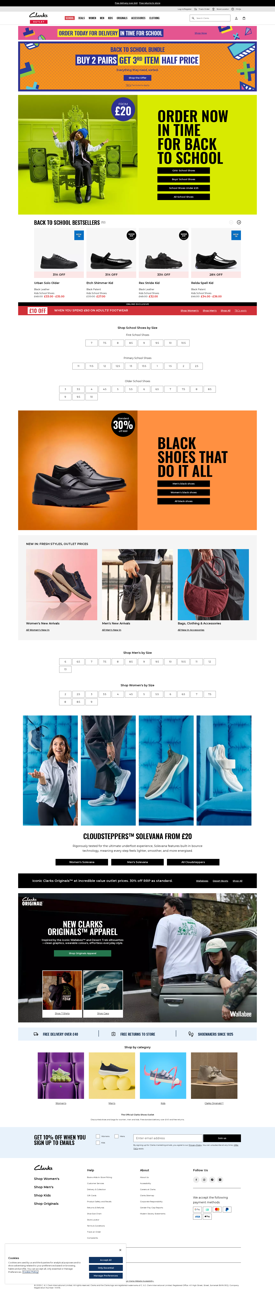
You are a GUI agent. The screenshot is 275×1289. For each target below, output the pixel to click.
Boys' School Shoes (183, 179)
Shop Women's (190, 310)
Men (102, 18)
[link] (59, 265)
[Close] (120, 1250)
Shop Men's (210, 310)
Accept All (106, 1260)
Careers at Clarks (147, 1189)
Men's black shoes (184, 483)
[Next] (239, 222)
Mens (122, 1136)
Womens (105, 1136)
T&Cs (128, 85)
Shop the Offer (137, 77)
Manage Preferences (106, 1275)
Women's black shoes (184, 492)
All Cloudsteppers (193, 862)
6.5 (157, 389)
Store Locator (93, 1219)
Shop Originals (46, 1204)
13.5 (144, 366)
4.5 (104, 389)
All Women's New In (37, 630)
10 (170, 342)
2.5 (196, 366)
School (70, 18)
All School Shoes (184, 196)
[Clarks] (38, 18)
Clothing (154, 18)
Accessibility (145, 1183)
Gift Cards (91, 1195)
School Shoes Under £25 (183, 188)
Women (92, 18)
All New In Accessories (191, 630)
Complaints (92, 1238)
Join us (222, 1138)
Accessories (138, 18)
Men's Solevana (137, 862)
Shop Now (201, 33)
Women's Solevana (81, 862)
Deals (81, 18)
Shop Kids (42, 1195)
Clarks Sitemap (147, 1195)
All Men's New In (111, 630)
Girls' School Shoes (183, 170)
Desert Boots (220, 880)
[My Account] (236, 18)
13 (131, 366)
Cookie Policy (30, 1272)
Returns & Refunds (95, 1207)
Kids (110, 18)
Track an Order (94, 1232)
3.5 (78, 389)
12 (104, 366)
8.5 (131, 342)
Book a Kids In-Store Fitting (99, 1177)
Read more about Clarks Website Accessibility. (133, 1281)
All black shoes (184, 501)
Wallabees (202, 880)
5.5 (131, 389)
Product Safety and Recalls (99, 1201)
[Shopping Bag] (244, 18)
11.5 (91, 366)
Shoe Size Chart (94, 1213)
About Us (144, 1177)
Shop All (225, 310)
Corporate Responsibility (151, 1201)
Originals (122, 18)
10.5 (183, 342)
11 (78, 366)
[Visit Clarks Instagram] (204, 1180)
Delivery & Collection (96, 1189)
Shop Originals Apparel (82, 953)
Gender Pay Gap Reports (151, 1207)
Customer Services (95, 1183)
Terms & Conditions (96, 1226)
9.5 (157, 342)
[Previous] (231, 222)
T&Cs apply (241, 310)
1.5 (170, 366)
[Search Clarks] (210, 18)
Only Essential (106, 1268)
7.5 (104, 342)
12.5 (118, 366)
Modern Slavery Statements (152, 1213)
